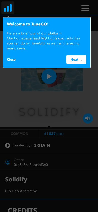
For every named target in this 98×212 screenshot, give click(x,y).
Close (11, 59)
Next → (76, 59)
